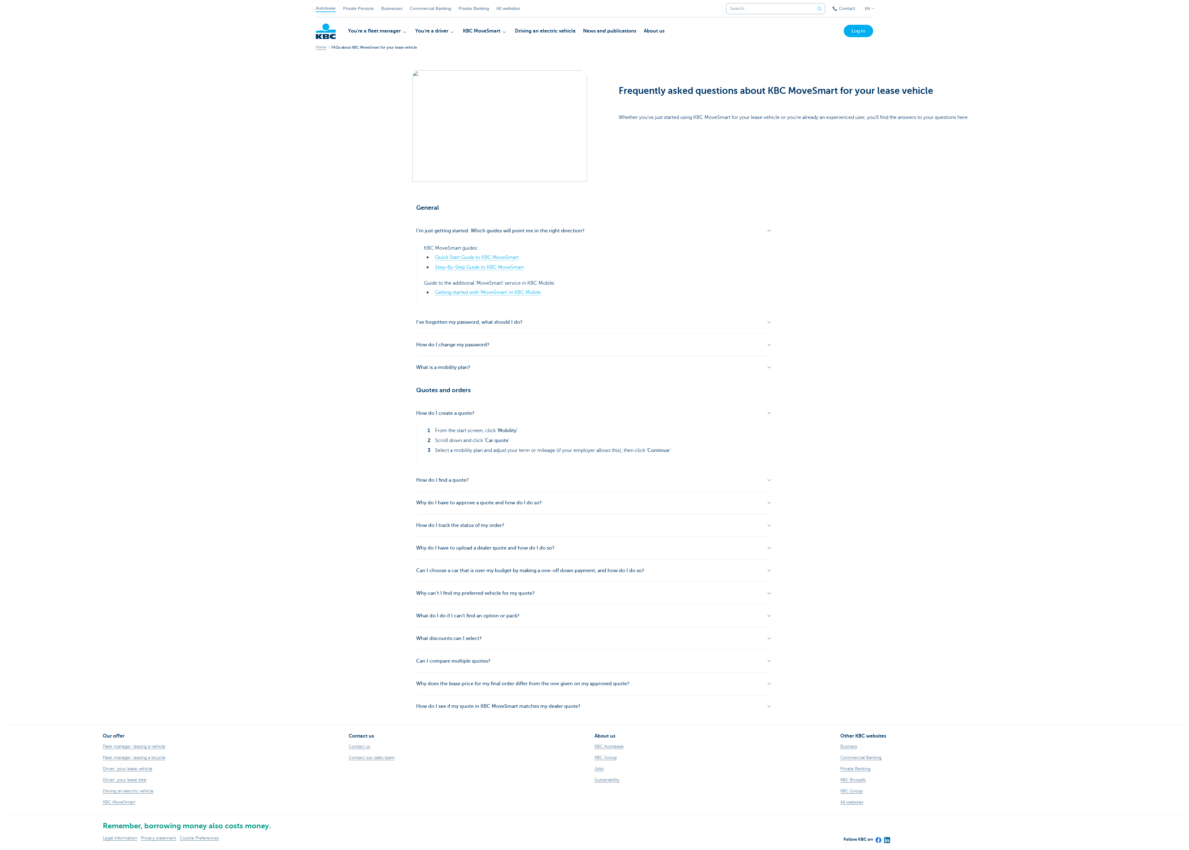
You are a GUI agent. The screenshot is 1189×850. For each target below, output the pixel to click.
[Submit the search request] (819, 8)
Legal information (120, 838)
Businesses (391, 8)
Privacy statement (158, 838)
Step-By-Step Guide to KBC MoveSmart (479, 267)
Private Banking (474, 8)
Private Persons (358, 8)
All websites (508, 8)
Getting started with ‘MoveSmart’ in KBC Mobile (488, 292)
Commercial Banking (430, 8)
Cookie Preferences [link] (199, 838)
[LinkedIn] (887, 838)
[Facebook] (878, 838)
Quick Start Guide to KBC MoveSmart (477, 257)
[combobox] (768, 8)
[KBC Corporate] (326, 31)
